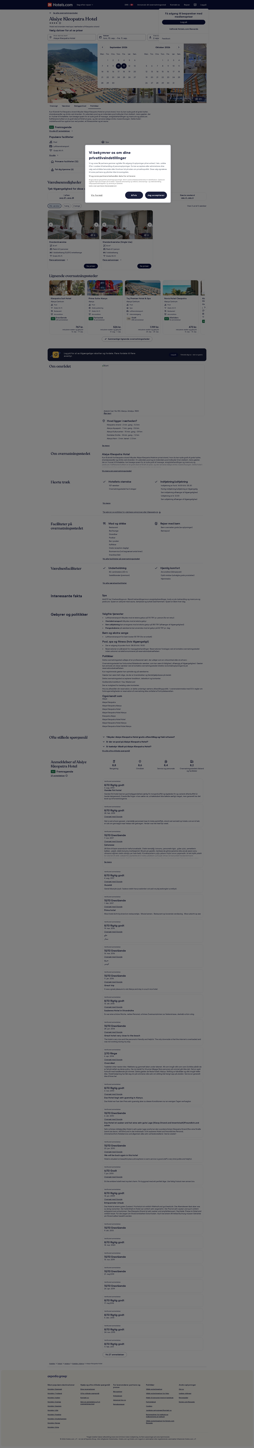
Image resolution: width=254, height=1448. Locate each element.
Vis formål (97, 195)
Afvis (134, 195)
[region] (128, 174)
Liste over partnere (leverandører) (102, 186)
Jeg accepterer (156, 195)
